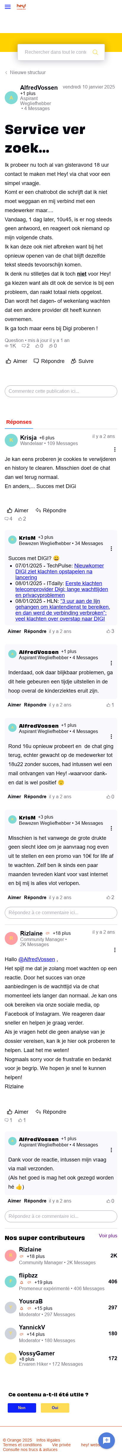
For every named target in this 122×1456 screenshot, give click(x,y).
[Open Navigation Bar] (9, 7)
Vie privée (61, 1444)
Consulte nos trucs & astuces (30, 1449)
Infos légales (48, 1440)
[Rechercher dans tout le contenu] (95, 52)
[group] (10, 346)
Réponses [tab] (19, 422)
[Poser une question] (106, 1440)
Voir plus (108, 1235)
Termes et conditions (22, 1444)
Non (21, 1408)
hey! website (93, 1444)
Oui (55, 1408)
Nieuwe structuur (28, 72)
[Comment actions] (115, 449)
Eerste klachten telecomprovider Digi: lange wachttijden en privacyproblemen (61, 589)
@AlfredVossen (36, 959)
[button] (14, 631)
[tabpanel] (61, 828)
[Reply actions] (111, 549)
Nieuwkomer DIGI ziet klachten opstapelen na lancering (59, 571)
